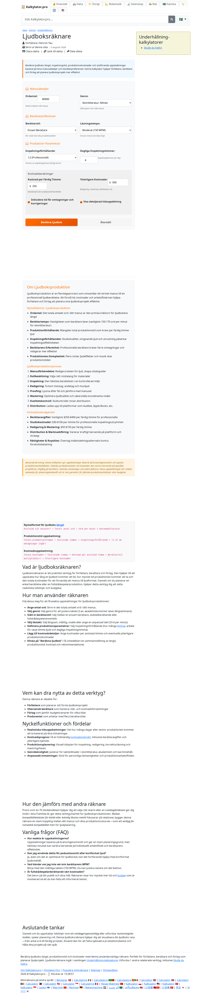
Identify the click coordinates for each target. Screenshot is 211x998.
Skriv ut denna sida (36, 47)
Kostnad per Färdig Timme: (44, 179)
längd (59, 525)
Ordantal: (31, 96)
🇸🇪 (169, 4)
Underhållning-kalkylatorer (102, 960)
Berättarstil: (33, 123)
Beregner (62, 980)
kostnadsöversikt (80, 737)
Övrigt (32, 30)
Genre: (84, 96)
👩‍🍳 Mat (153, 4)
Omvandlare (110, 970)
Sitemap (95, 970)
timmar (121, 626)
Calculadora (101, 980)
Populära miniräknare (75, 970)
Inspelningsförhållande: (40, 151)
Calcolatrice (80, 980)
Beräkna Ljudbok (51, 222)
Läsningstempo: (90, 123)
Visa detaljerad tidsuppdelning (102, 201)
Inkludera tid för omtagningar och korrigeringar (52, 201)
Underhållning (45, 30)
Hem (24, 30)
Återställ (105, 222)
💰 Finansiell (60, 4)
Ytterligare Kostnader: (94, 179)
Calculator (146, 980)
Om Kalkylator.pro (31, 970)
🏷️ (183, 4)
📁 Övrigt (94, 4)
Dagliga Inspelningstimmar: (97, 151)
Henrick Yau (46, 43)
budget (121, 875)
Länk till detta (54, 51)
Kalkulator (132, 983)
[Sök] (171, 19)
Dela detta (76, 51)
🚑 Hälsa (78, 4)
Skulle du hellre (153, 47)
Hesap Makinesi (110, 983)
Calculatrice (88, 983)
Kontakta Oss (52, 970)
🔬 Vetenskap (135, 4)
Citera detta (32, 51)
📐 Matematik (113, 4)
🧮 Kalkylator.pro (34, 7)
